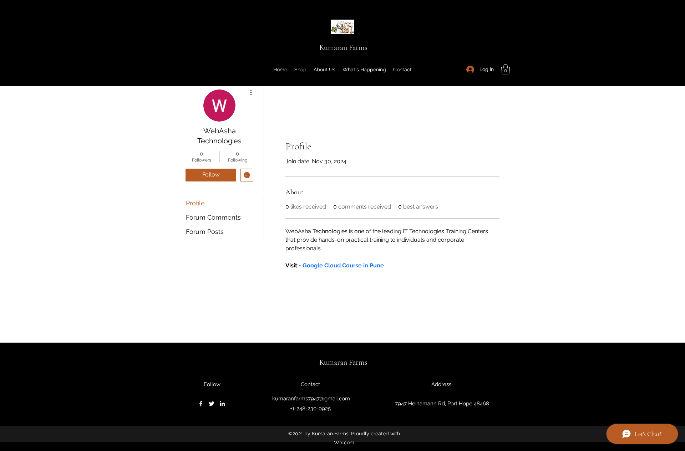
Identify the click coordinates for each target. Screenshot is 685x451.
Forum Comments (213, 217)
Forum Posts (205, 231)
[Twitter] (211, 403)
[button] (505, 69)
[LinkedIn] (222, 403)
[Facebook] (200, 403)
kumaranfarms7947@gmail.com (311, 398)
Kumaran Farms (343, 47)
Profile (195, 203)
